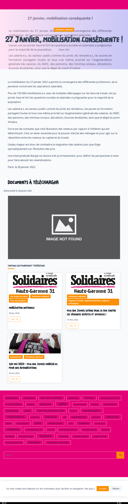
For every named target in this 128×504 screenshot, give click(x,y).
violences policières (14, 442)
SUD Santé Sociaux (68, 429)
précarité (51, 417)
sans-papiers (22, 423)
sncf (71, 423)
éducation (34, 442)
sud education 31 (34, 429)
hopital (94, 404)
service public (55, 423)
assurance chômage (51, 397)
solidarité (13, 429)
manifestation (91, 410)
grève (63, 404)
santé (38, 423)
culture (30, 404)
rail (64, 417)
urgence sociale (99, 436)
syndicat (105, 430)
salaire (8, 423)
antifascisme (12, 398)
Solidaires (84, 423)
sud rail (51, 430)
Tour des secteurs (18, 300)
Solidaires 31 (100, 423)
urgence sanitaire (81, 436)
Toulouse (46, 436)
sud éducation (89, 429)
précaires (35, 417)
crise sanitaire (13, 404)
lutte (27, 410)
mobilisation (15, 417)
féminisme (45, 404)
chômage (89, 397)
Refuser (116, 489)
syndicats (10, 436)
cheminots (73, 398)
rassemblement (79, 417)
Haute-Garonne (80, 404)
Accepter (102, 489)
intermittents (110, 404)
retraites (96, 417)
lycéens (73, 411)
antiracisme (29, 398)
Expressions (15, 357)
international (12, 410)
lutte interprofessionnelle (50, 410)
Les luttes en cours (19, 296)
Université (63, 436)
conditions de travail (110, 398)
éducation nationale (58, 442)
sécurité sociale (26, 436)
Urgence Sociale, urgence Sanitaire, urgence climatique (88, 302)
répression (112, 417)
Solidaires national (64, 29)
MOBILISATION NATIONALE (21, 307)
